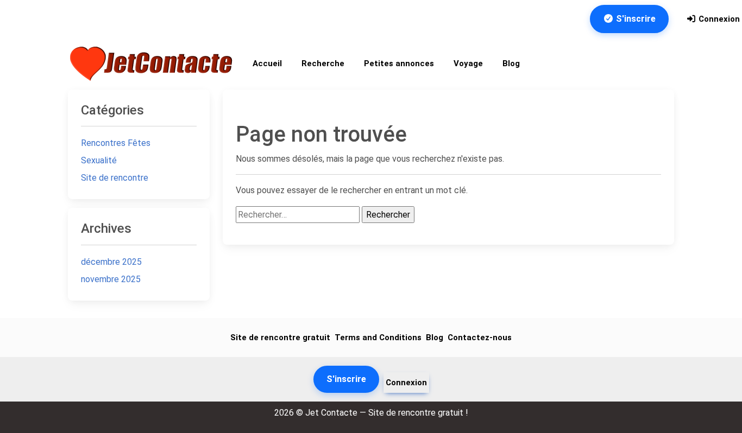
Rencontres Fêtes (115, 143)
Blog (511, 63)
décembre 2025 (111, 262)
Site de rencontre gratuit (280, 337)
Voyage (468, 63)
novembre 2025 (111, 279)
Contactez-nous (480, 337)
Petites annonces (399, 63)
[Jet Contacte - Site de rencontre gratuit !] (152, 63)
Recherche (322, 63)
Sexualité (99, 160)
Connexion (718, 19)
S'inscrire (635, 19)
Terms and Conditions (378, 337)
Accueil (267, 63)
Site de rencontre (114, 178)
